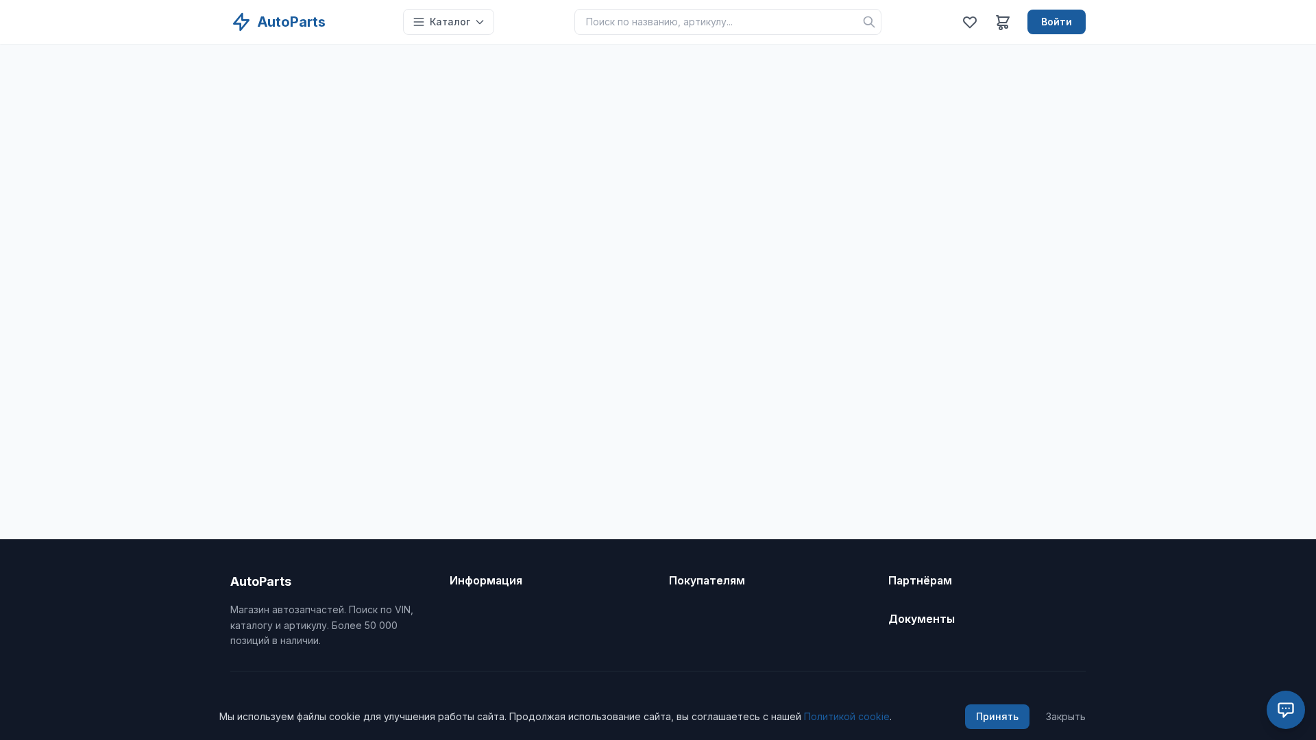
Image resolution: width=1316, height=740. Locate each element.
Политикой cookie (847, 716)
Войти (1056, 21)
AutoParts (292, 22)
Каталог (450, 21)
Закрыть (1066, 716)
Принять (997, 716)
